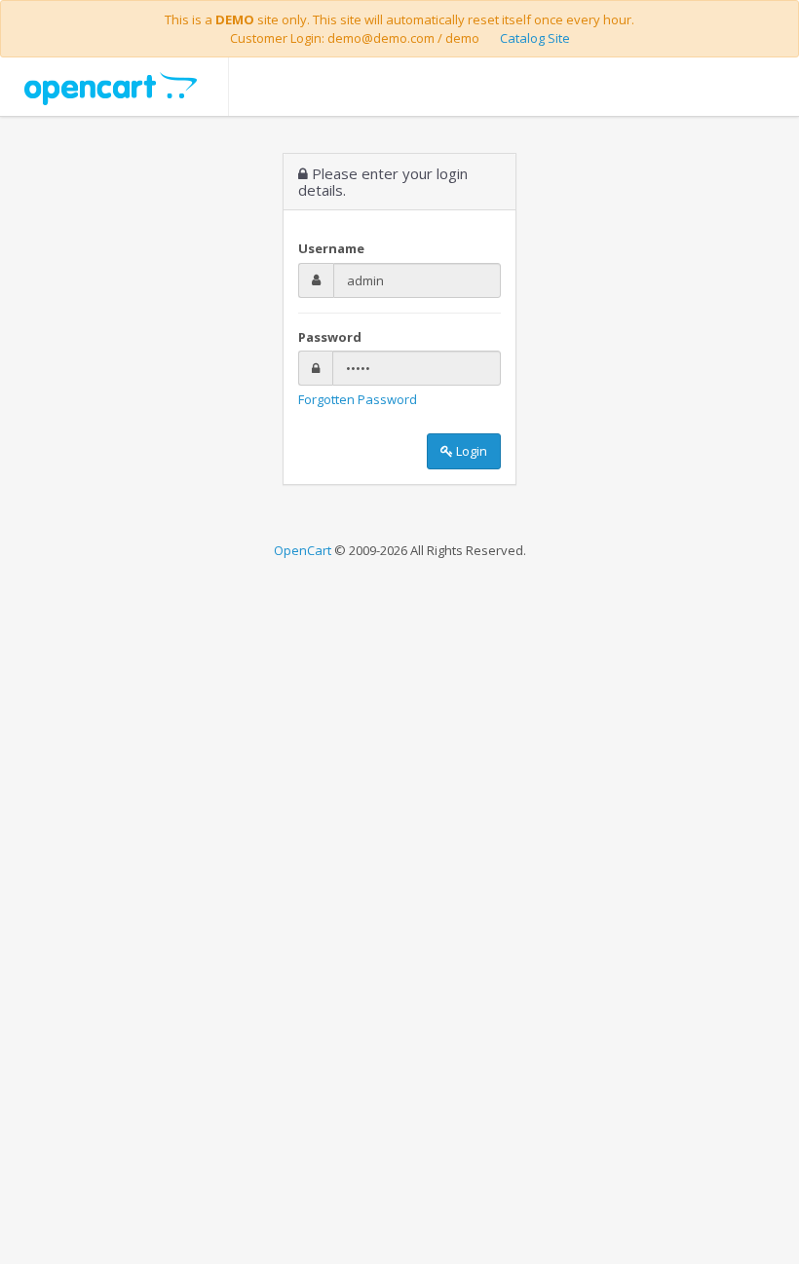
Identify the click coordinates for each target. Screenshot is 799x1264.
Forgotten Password (357, 399)
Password (329, 337)
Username (331, 248)
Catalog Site (535, 38)
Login (470, 451)
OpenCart (302, 550)
